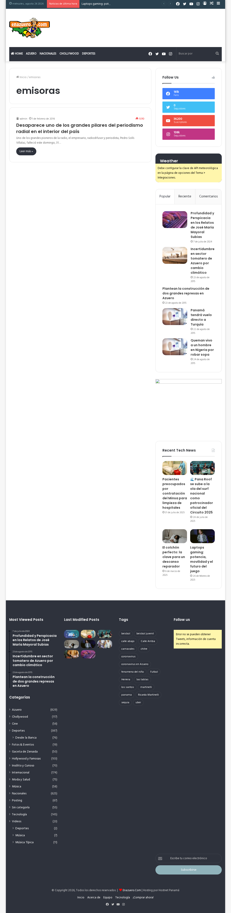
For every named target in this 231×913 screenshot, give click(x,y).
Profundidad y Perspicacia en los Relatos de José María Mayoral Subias (202, 225)
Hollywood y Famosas (26, 758)
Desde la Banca (26, 737)
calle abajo (127, 641)
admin (23, 119)
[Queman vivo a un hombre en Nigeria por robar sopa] (174, 346)
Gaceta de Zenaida (25, 751)
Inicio (23, 77)
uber (138, 702)
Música (16, 786)
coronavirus (128, 656)
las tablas (142, 679)
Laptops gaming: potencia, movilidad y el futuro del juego (119, 4)
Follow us (182, 619)
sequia (125, 702)
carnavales (127, 649)
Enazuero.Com (132, 890)
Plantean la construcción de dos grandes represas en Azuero (185, 293)
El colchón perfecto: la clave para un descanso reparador (173, 557)
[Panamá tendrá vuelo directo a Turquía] (174, 316)
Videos (16, 821)
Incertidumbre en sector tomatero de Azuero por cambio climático (203, 261)
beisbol (125, 633)
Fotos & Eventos (23, 744)
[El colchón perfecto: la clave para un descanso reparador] (174, 536)
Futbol (154, 672)
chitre (144, 649)
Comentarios (208, 196)
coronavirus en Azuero (134, 664)
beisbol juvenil (145, 633)
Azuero (31, 53)
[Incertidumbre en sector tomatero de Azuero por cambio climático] (174, 255)
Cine (15, 723)
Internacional (20, 772)
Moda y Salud (21, 779)
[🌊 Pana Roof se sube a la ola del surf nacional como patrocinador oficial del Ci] (202, 468)
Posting (17, 800)
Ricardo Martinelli (148, 695)
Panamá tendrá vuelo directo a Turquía (201, 317)
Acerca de (93, 897)
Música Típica (24, 842)
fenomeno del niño (132, 672)
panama (126, 695)
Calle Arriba (148, 641)
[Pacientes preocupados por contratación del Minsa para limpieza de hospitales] (174, 468)
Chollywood (69, 53)
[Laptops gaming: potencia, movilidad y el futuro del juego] (202, 536)
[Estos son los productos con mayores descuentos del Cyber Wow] (71, 654)
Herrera (125, 679)
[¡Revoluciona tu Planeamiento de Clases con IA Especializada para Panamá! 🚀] (71, 634)
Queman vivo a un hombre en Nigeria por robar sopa (202, 347)
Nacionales (48, 53)
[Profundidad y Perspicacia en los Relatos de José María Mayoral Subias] (174, 219)
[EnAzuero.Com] (29, 28)
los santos (127, 687)
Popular (165, 196)
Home (18, 53)
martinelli (146, 687)
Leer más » (26, 151)
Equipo (107, 897)
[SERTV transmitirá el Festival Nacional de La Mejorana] (104, 644)
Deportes (88, 53)
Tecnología (19, 814)
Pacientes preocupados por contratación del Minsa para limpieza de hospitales (174, 493)
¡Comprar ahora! (143, 897)
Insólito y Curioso (23, 765)
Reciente (184, 196)
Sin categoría (21, 807)
